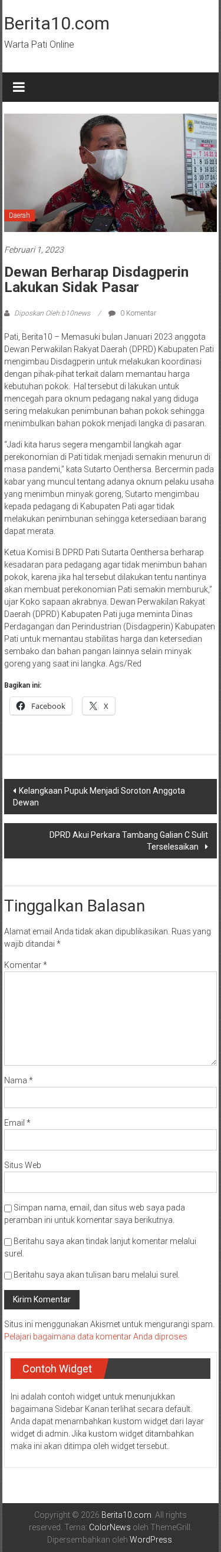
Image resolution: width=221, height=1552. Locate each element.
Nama (18, 1080)
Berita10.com (57, 23)
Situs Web (22, 1165)
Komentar (25, 965)
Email (17, 1122)
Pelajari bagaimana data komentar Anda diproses (95, 1336)
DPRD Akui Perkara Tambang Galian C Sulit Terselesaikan (129, 840)
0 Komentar (137, 313)
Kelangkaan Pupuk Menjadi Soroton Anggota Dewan (99, 796)
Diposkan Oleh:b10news (52, 313)
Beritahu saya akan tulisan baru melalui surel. (97, 1274)
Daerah (19, 215)
